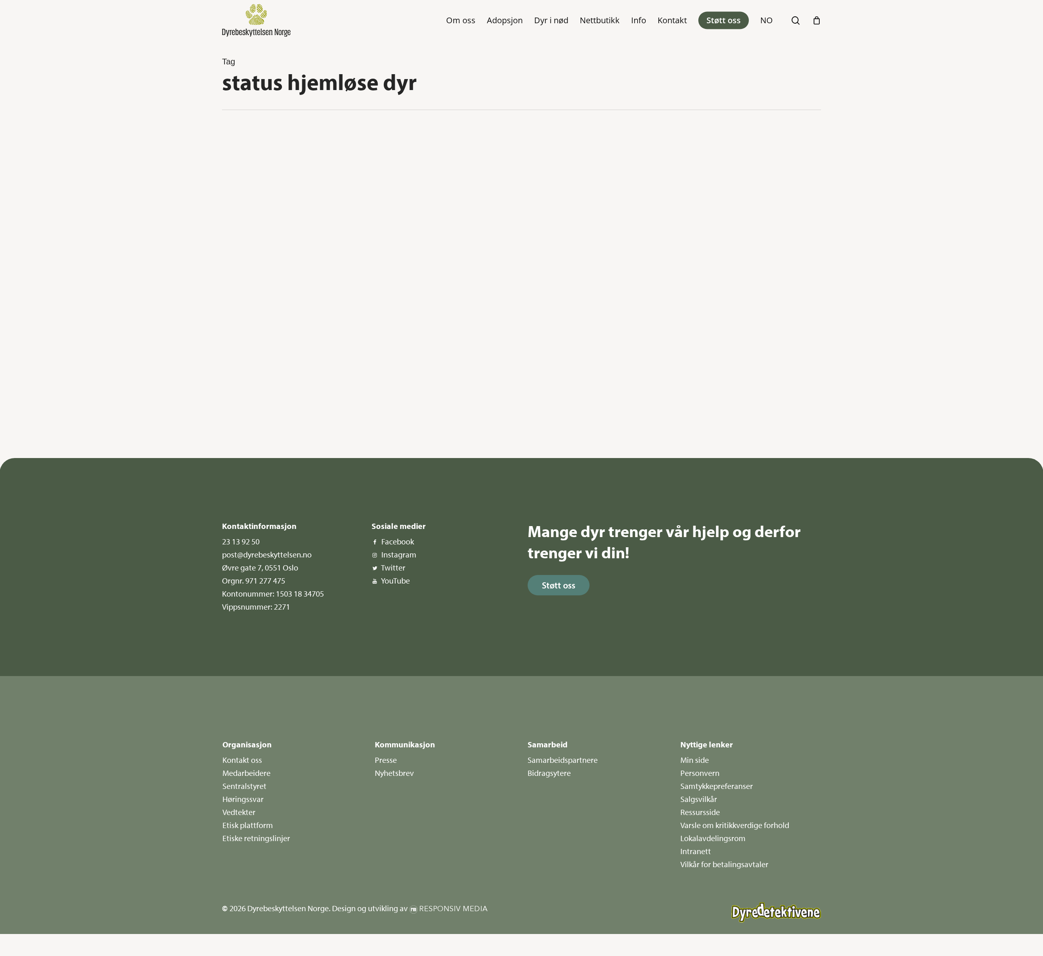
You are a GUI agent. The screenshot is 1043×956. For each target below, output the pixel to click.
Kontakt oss (242, 760)
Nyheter (251, 139)
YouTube (395, 580)
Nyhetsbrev (394, 773)
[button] (559, 585)
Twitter (393, 567)
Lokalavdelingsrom (713, 838)
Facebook (397, 541)
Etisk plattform (247, 825)
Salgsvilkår (698, 799)
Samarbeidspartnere (563, 760)
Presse (386, 760)
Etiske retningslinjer (256, 838)
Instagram (398, 554)
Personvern (700, 773)
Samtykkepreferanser (716, 786)
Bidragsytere (549, 773)
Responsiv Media (453, 909)
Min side (694, 760)
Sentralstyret (244, 786)
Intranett (695, 851)
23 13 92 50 (241, 541)
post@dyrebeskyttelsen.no (267, 554)
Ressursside (700, 812)
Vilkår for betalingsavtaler (724, 864)
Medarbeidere (246, 773)
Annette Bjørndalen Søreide (267, 424)
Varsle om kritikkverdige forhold (734, 825)
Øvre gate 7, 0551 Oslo (260, 567)
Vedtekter (238, 812)
